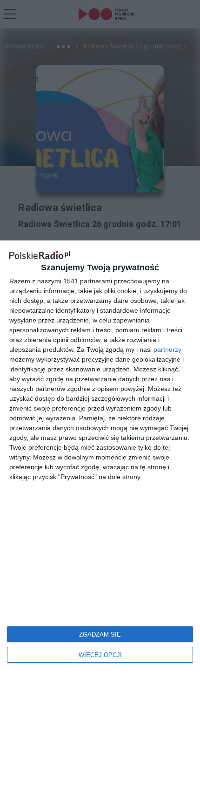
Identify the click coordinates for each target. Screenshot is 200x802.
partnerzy (167, 349)
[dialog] (100, 521)
